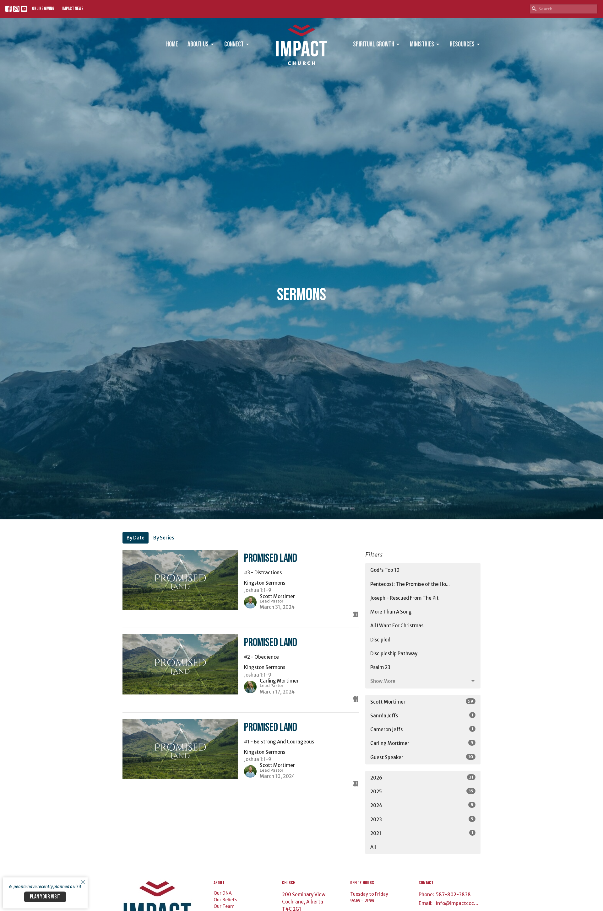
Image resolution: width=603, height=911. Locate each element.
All (373, 847)
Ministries (422, 44)
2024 (421, 805)
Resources (462, 44)
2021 (421, 833)
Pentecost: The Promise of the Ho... (410, 584)
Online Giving (43, 9)
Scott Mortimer (421, 702)
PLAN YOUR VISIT (45, 896)
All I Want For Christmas (396, 626)
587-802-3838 (453, 895)
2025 (421, 791)
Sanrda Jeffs (421, 715)
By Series (163, 538)
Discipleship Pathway (393, 653)
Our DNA (223, 893)
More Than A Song (391, 612)
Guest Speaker (421, 757)
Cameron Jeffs (421, 729)
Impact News (73, 9)
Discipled (380, 640)
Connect (234, 44)
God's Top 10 (384, 570)
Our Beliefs (225, 900)
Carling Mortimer (421, 743)
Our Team (224, 906)
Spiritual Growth (373, 44)
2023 (421, 819)
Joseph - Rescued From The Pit (404, 598)
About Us (198, 44)
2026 (421, 777)
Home (172, 44)
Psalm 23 (380, 667)
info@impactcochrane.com (458, 903)
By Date (135, 538)
